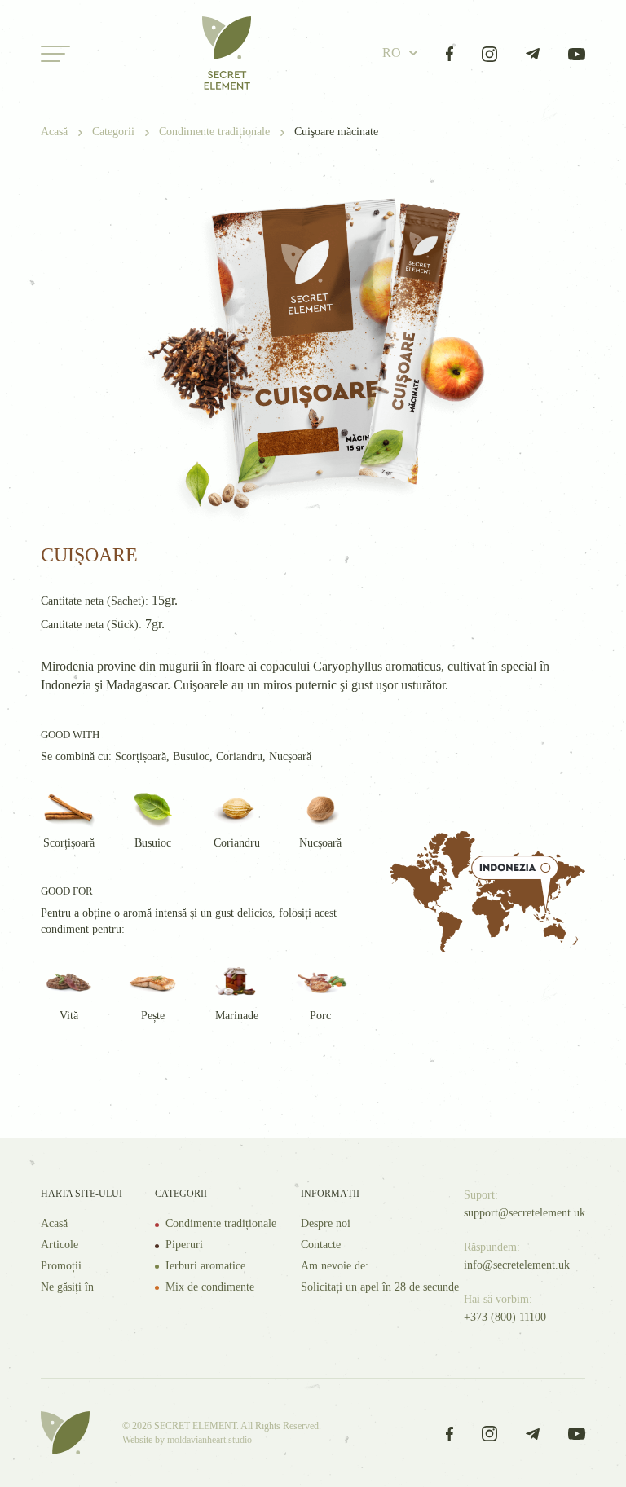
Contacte (321, 1244)
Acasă (54, 1223)
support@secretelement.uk (524, 1213)
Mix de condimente (209, 1287)
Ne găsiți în (67, 1287)
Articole (59, 1244)
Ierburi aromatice (205, 1266)
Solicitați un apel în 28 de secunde (380, 1287)
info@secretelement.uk (517, 1265)
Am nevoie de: (334, 1266)
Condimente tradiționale (220, 1223)
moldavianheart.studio (209, 1439)
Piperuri (184, 1244)
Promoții (61, 1266)
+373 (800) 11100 (505, 1317)
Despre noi (325, 1223)
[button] (399, 53)
